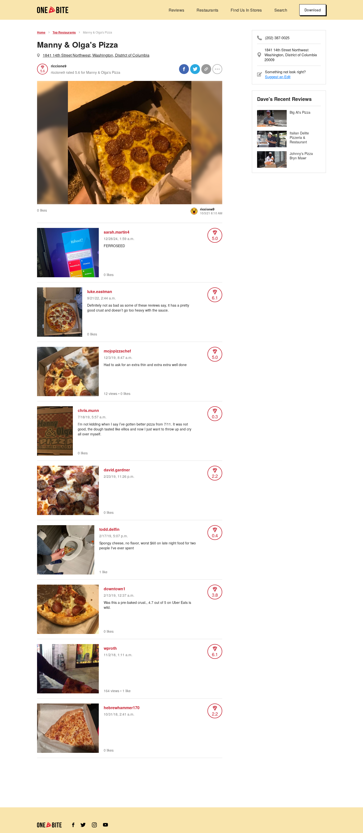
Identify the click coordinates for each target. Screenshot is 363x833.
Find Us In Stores (246, 10)
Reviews (176, 10)
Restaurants (207, 10)
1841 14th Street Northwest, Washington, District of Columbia (96, 55)
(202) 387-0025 (277, 37)
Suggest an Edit (277, 76)
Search (280, 10)
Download (312, 9)
